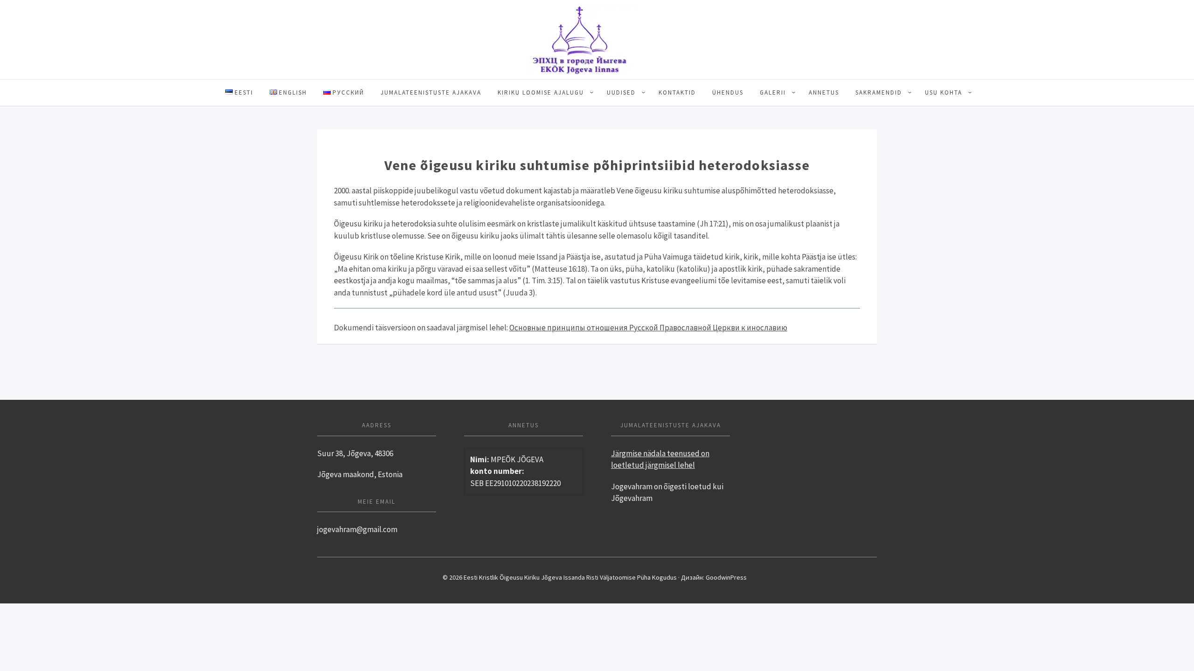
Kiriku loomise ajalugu (541, 92)
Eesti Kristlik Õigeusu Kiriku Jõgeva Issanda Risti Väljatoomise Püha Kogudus (597, 40)
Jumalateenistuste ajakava (431, 92)
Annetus (824, 92)
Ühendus (727, 92)
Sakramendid (878, 92)
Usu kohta (943, 92)
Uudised (621, 92)
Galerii (773, 92)
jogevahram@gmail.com (357, 529)
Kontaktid (677, 92)
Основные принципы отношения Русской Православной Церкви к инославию (648, 327)
